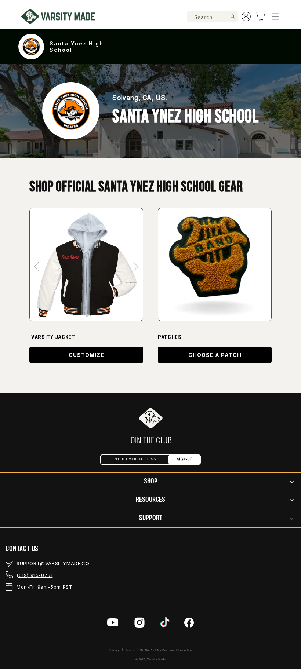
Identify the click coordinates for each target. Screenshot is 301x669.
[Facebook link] (189, 624)
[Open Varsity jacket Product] (86, 264)
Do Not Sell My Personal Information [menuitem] (166, 650)
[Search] (232, 16)
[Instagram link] (139, 624)
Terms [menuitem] (130, 650)
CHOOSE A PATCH (215, 355)
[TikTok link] (165, 624)
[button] (275, 16)
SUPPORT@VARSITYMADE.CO (53, 563)
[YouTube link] (113, 624)
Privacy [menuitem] (114, 650)
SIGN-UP (185, 459)
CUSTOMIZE (86, 355)
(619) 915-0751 (34, 575)
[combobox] (212, 16)
